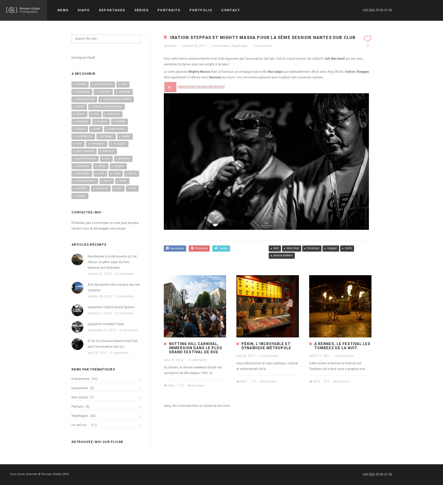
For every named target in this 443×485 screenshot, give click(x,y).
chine (80, 106)
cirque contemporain (107, 106)
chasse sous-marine (117, 99)
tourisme (102, 188)
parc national (85, 151)
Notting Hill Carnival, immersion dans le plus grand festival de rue (195, 348)
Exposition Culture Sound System (111, 307)
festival (120, 121)
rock (101, 173)
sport (107, 180)
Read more (195, 385)
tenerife (81, 188)
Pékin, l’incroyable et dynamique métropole (266, 346)
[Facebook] (404, 10)
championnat (85, 99)
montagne (97, 143)
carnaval (124, 91)
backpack (82, 91)
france (80, 128)
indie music (117, 128)
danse (80, 114)
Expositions (80, 388)
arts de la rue (103, 84)
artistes (81, 84)
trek (119, 188)
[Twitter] (413, 10)
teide (123, 180)
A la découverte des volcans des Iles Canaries (114, 287)
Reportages (239, 46)
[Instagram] (422, 10)
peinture (108, 151)
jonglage (107, 136)
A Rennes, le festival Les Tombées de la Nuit (342, 346)
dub (276, 248)
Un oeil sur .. (80, 425)
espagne (82, 121)
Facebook (176, 248)
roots (348, 248)
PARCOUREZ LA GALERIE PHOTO (201, 87)
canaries (104, 91)
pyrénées (82, 166)
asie (124, 84)
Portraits (78, 406)
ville (133, 188)
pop (107, 158)
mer (79, 143)
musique (313, 248)
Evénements (221, 46)
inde (97, 128)
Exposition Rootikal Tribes (106, 324)
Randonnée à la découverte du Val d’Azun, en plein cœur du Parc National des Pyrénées (112, 262)
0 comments (263, 46)
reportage (82, 173)
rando (102, 166)
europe (102, 121)
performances (86, 158)
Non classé (80, 397)
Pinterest (200, 248)
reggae (332, 248)
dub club (293, 248)
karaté (126, 136)
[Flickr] (432, 10)
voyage (81, 195)
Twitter (222, 248)
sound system (283, 255)
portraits (124, 158)
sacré (132, 173)
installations (84, 136)
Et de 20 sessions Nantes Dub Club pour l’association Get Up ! (112, 343)
